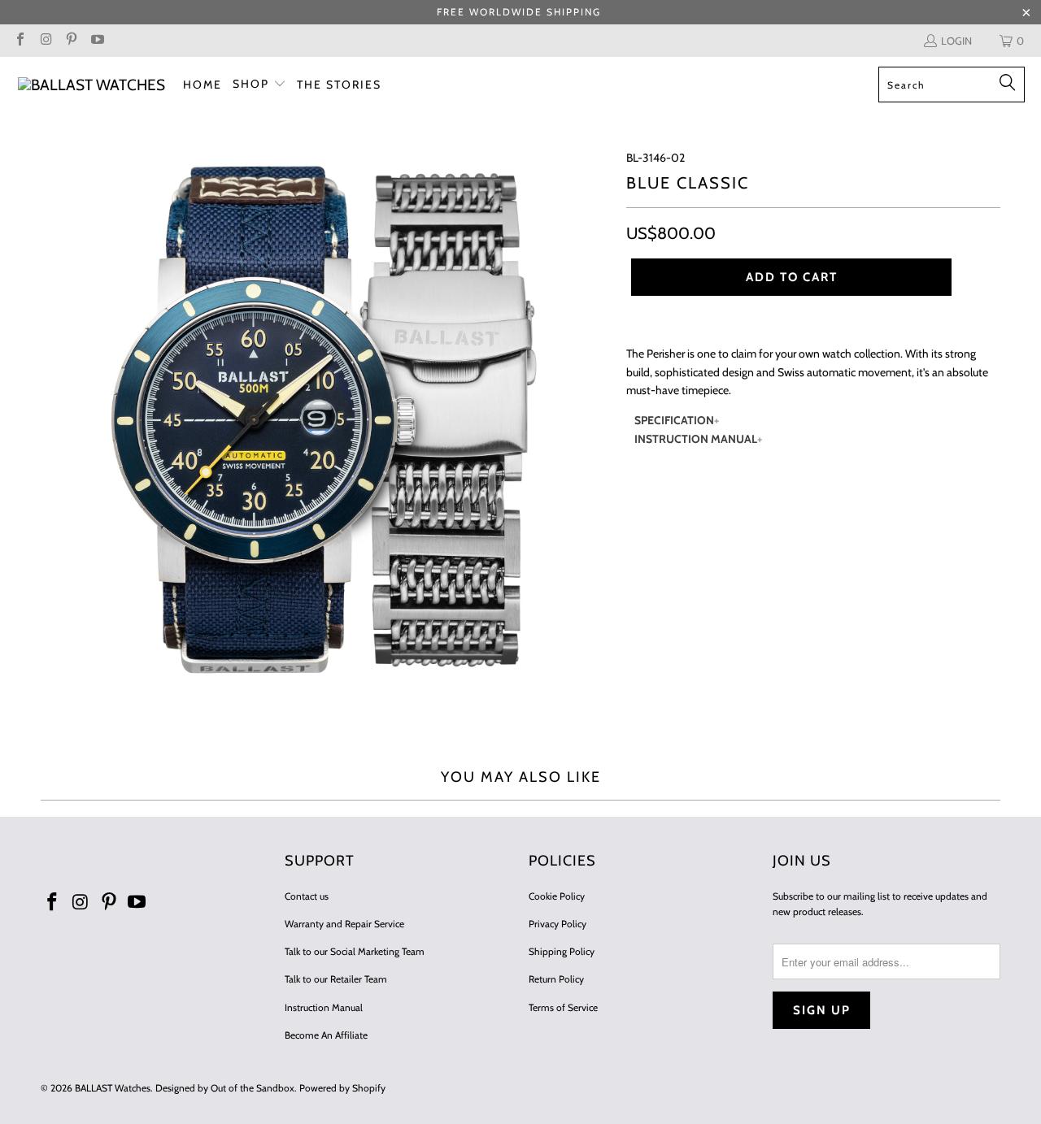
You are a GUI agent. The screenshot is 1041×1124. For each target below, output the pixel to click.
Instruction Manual (324, 1007)
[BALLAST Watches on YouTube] (96, 40)
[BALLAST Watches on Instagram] (44, 40)
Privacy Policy (557, 924)
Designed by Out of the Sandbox (224, 1088)
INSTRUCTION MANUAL (695, 439)
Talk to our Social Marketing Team (355, 951)
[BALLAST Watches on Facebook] (19, 40)
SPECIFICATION (674, 420)
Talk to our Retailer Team (336, 979)
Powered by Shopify (342, 1088)
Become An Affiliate (326, 1035)
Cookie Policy (557, 896)
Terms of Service (563, 1007)
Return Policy (556, 979)
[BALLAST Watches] (91, 85)
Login (956, 40)
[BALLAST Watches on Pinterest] (70, 40)
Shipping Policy (562, 951)
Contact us (307, 896)
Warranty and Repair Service (344, 924)
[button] (259, 84)
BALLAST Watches (112, 1088)
